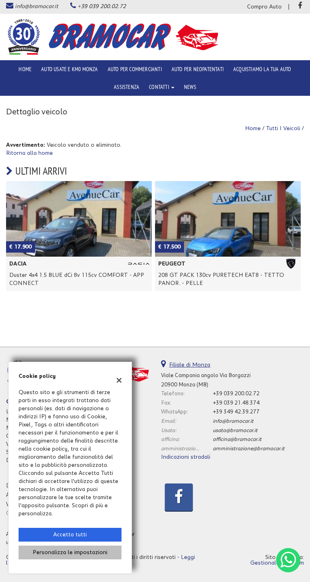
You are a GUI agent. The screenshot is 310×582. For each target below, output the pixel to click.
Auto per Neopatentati (198, 69)
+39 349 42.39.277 (236, 412)
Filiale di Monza (189, 365)
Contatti (159, 87)
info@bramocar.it (36, 6)
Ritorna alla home (29, 153)
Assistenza (126, 87)
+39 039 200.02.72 (102, 6)
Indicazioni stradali (185, 457)
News (190, 87)
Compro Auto (264, 7)
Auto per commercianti (135, 69)
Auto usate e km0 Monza (69, 69)
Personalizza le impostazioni (70, 552)
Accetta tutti (70, 535)
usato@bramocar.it (235, 430)
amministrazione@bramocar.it (249, 448)
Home (25, 69)
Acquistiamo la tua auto (262, 69)
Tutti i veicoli (283, 128)
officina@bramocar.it (237, 439)
